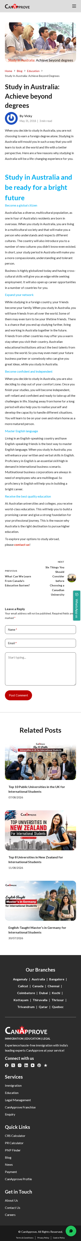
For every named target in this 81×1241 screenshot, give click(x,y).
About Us (11, 1200)
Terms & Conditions (24, 1237)
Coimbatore (26, 993)
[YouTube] (32, 1065)
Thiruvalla (40, 1000)
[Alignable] (45, 1065)
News (9, 1164)
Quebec (58, 1007)
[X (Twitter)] (13, 1065)
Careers (10, 1214)
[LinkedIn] (26, 1065)
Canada (37, 986)
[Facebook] (6, 1065)
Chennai (53, 986)
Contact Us (12, 1207)
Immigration (13, 1085)
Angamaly (20, 979)
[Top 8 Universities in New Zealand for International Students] (40, 830)
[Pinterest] (39, 1065)
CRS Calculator (15, 1135)
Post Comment (18, 695)
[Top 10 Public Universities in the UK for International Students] (40, 760)
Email (12, 643)
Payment (11, 1172)
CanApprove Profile (18, 1179)
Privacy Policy (43, 1237)
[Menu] (74, 6)
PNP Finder (13, 1150)
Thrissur (58, 1000)
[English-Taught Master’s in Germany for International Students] (40, 901)
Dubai (43, 993)
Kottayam (21, 1000)
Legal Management (18, 1100)
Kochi (56, 993)
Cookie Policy (59, 1237)
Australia (38, 979)
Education (11, 1093)
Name (12, 629)
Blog (8, 1157)
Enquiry (10, 1114)
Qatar (43, 1007)
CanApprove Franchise (20, 1107)
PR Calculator (14, 1143)
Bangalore (56, 979)
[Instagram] (19, 1065)
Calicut (23, 986)
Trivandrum (26, 1007)
